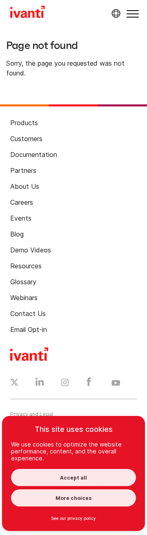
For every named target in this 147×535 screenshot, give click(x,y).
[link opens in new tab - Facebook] (88, 384)
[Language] (114, 13)
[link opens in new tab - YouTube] (115, 383)
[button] (132, 14)
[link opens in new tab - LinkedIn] (40, 384)
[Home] (27, 13)
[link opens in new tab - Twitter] (14, 383)
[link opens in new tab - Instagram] (65, 384)
